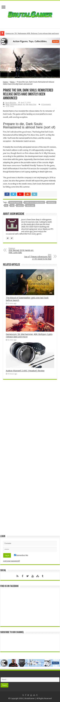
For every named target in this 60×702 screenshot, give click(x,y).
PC (24, 104)
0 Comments (46, 104)
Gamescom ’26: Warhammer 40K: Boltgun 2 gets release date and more (32, 33)
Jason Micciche (10, 103)
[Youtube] (32, 576)
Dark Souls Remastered (34, 202)
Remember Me (22, 555)
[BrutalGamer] (30, 14)
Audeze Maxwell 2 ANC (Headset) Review (25, 370)
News (12, 82)
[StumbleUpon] (37, 576)
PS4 (27, 104)
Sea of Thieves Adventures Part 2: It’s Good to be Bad (37, 257)
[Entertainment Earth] (30, 41)
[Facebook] (22, 576)
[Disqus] (30, 422)
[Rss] (17, 576)
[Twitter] (27, 576)
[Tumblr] (42, 576)
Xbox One (32, 104)
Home (5, 82)
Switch (20, 205)
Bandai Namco (15, 202)
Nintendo (51, 202)
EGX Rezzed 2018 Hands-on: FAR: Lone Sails (21, 250)
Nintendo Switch (16, 104)
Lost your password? (11, 561)
